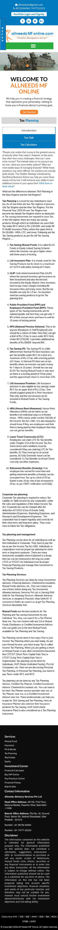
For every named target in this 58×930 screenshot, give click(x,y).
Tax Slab (29, 137)
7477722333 (38, 8)
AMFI (34, 916)
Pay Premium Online (15, 778)
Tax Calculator (29, 144)
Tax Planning (11, 753)
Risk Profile (10, 786)
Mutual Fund (11, 741)
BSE (28, 916)
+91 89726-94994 (22, 824)
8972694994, (23, 8)
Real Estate (10, 757)
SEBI (41, 916)
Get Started (29, 112)
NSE (22, 916)
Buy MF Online (12, 774)
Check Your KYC (9, 916)
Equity (8, 761)
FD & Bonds (10, 749)
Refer (2, 34)
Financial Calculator (14, 770)
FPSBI (25, 921)
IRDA (54, 916)
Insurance (9, 745)
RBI (47, 916)
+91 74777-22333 (22, 830)
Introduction (28, 130)
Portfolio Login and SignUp (29, 14)
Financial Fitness (13, 782)
